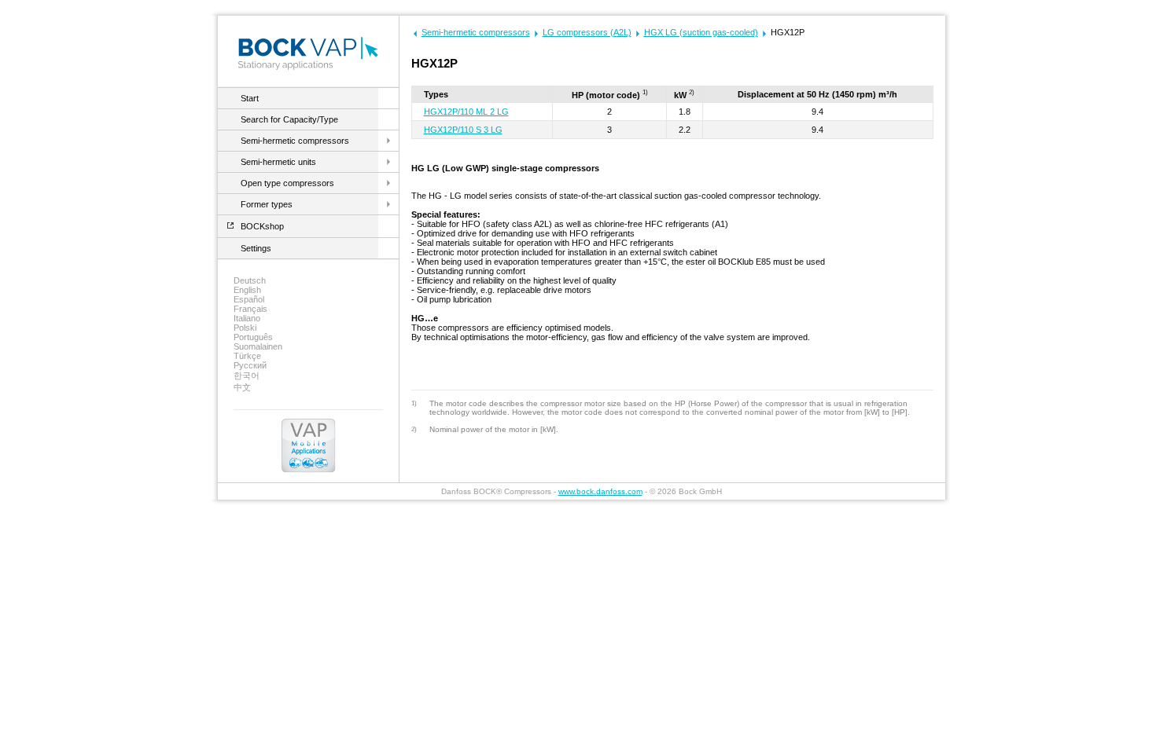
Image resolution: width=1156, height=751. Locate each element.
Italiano (247, 318)
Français (250, 308)
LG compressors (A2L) (587, 32)
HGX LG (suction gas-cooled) (701, 32)
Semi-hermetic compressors (295, 140)
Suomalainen (258, 346)
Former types (267, 204)
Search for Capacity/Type (289, 119)
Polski (245, 327)
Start (250, 98)
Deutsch (250, 280)
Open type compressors (287, 183)
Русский (250, 365)
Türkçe (247, 356)
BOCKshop (262, 226)
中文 (242, 387)
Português (253, 337)
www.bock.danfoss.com (600, 491)
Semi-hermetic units (278, 162)
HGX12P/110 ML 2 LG (466, 111)
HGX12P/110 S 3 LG (463, 129)
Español (249, 299)
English (247, 290)
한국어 (247, 375)
